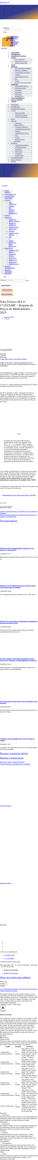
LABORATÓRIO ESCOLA (21, 77)
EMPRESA (15, 37)
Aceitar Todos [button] (16, 1004)
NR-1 (16, 79)
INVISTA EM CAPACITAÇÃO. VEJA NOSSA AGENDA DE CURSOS (15, 763)
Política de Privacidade (11, 970)
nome (2, 981)
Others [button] (2, 1152)
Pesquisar (6, 28)
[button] (19, 354)
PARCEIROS (18, 94)
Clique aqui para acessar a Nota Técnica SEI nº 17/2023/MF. (19, 495)
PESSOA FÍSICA (13, 45)
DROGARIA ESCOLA (20, 88)
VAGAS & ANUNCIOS (16, 100)
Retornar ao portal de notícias (14, 753)
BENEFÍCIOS (18, 92)
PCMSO (13, 65)
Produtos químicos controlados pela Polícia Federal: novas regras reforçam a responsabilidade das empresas (18, 659)
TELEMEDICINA (19, 96)
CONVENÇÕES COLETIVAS (18, 56)
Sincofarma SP (4, 2)
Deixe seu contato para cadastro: (15, 977)
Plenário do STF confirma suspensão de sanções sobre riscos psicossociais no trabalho (17, 586)
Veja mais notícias (8, 520)
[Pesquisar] (27, 280)
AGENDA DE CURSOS (21, 61)
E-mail (2, 983)
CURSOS (17, 74)
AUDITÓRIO (18, 90)
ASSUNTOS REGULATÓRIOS (23, 68)
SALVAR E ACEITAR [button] (7, 1159)
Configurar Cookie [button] (6, 1004)
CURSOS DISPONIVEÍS (21, 63)
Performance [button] (4, 1122)
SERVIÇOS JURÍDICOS (21, 70)
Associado (4, 48)
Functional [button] (3, 1113)
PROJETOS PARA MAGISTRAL (23, 83)
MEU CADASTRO (19, 59)
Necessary (5, 1037)
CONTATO (13, 101)
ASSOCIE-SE (10, 39)
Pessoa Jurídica (7, 294)
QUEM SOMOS (15, 52)
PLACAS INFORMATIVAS (18, 98)
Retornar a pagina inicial (11, 758)
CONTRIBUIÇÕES (16, 54)
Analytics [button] (3, 1131)
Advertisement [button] (4, 1141)
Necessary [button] (3, 1036)
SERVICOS (13, 121)
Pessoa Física (6, 289)
